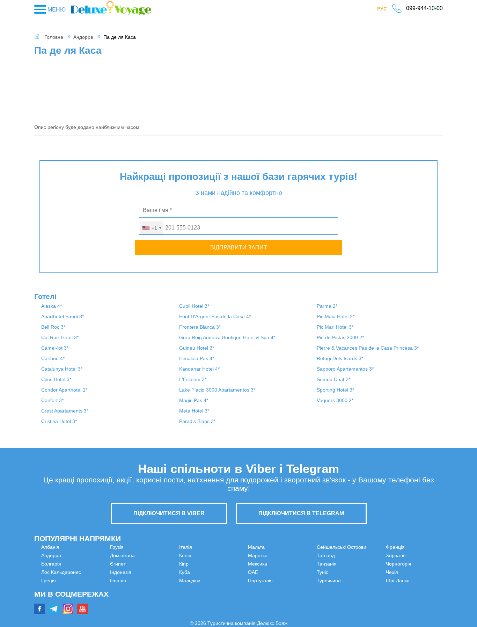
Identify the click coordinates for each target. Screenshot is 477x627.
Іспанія (153, 555)
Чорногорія (364, 572)
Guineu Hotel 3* (196, 348)
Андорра (83, 37)
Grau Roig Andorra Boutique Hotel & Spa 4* (227, 337)
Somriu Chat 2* (333, 379)
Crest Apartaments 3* (64, 411)
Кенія (151, 572)
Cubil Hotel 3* (194, 306)
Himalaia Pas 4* (196, 358)
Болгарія (51, 564)
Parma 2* (327, 306)
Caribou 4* (53, 358)
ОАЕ (253, 564)
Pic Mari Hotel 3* (335, 327)
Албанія (50, 547)
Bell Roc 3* (53, 327)
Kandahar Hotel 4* (199, 369)
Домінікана (53, 597)
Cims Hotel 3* (56, 379)
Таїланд (257, 589)
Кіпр (149, 580)
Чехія (357, 580)
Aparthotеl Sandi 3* (62, 316)
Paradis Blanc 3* (197, 421)
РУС (385, 10)
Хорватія (361, 564)
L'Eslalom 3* (192, 379)
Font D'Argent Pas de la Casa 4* (215, 316)
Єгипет (49, 605)
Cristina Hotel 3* (59, 421)
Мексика (257, 555)
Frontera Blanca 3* (200, 327)
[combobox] (151, 228)
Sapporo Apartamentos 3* (345, 369)
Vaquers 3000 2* (335, 400)
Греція (48, 580)
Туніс (253, 605)
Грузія (48, 589)
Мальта (153, 605)
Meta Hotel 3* (194, 411)
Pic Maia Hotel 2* (335, 316)
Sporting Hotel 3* (335, 390)
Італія (151, 564)
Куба (150, 589)
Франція (360, 555)
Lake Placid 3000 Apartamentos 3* (217, 390)
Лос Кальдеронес (61, 572)
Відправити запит (238, 247)
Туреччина (363, 547)
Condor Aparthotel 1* (64, 390)
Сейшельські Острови (273, 580)
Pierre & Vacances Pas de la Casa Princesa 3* (368, 348)
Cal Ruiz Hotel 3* (60, 337)
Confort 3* (52, 400)
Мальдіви (155, 597)
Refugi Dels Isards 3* (340, 358)
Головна (53, 37)
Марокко (257, 547)
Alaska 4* (51, 306)
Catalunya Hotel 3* (61, 369)
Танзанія (258, 597)
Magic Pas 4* (193, 400)
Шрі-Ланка (363, 589)
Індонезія (155, 547)
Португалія (260, 572)
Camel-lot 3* (54, 348)
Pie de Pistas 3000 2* (340, 337)
